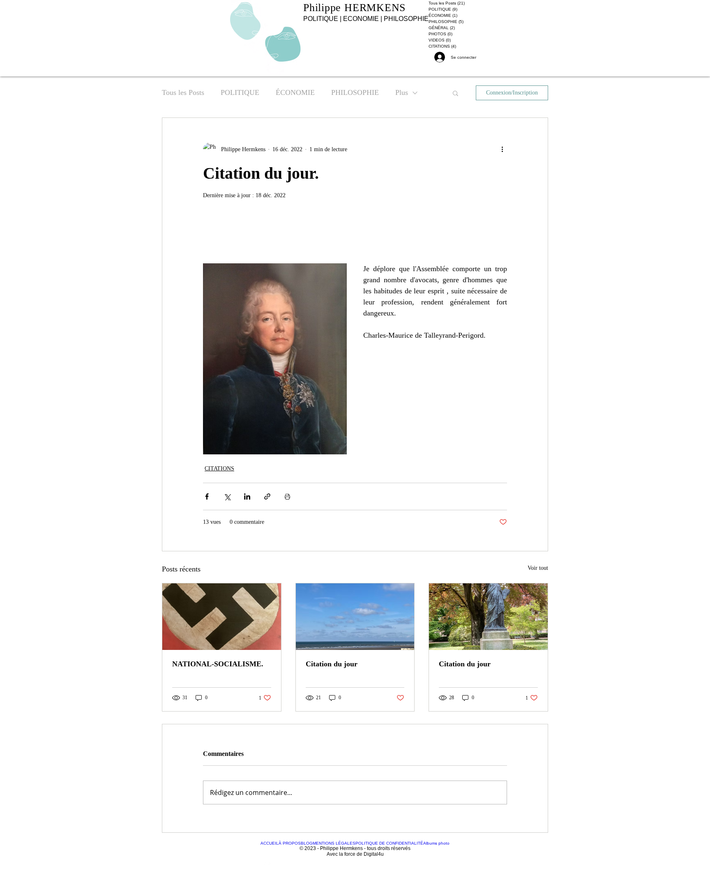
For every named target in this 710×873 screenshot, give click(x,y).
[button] (455, 93)
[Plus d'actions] (502, 149)
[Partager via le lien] (267, 496)
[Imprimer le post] (287, 496)
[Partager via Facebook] (207, 496)
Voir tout (538, 568)
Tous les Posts (183, 92)
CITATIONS (219, 468)
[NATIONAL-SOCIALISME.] (221, 616)
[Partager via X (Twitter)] (227, 496)
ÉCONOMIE (295, 92)
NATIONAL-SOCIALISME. (217, 664)
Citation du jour (331, 664)
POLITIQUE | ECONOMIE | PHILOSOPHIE (366, 18)
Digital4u (374, 854)
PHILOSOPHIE (355, 92)
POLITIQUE (240, 92)
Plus (401, 92)
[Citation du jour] (355, 616)
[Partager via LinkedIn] (247, 496)
